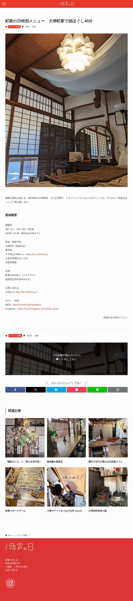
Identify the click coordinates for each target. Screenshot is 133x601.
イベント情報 (14, 27)
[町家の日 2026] (66, 4)
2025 (27, 27)
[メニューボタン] (4, 4)
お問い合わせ (11, 570)
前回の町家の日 (12, 563)
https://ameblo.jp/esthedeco (27, 304)
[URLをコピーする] (118, 389)
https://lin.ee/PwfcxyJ (37, 254)
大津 (34, 27)
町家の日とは (11, 560)
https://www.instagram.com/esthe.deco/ (38, 308)
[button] (15, 389)
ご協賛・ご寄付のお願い (17, 566)
